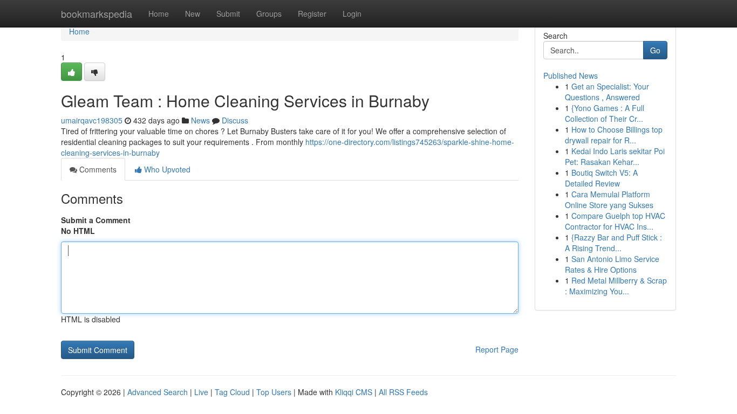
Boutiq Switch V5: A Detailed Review (601, 178)
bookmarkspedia (96, 13)
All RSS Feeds (403, 392)
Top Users (273, 392)
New (192, 13)
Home (158, 13)
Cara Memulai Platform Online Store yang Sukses (609, 199)
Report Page (496, 349)
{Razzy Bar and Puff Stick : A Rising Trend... (613, 242)
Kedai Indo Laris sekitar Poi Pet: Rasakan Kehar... (615, 156)
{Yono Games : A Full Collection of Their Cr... (604, 113)
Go (655, 50)
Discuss (235, 120)
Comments (97, 169)
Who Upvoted (166, 169)
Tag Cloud (232, 392)
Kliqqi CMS (353, 392)
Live (201, 392)
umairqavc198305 (91, 120)
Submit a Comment (96, 220)
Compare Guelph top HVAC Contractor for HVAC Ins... (615, 221)
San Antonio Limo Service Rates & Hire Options (612, 264)
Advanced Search (157, 392)
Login (352, 13)
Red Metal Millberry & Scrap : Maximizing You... (616, 285)
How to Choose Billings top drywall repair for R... (614, 135)
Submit (228, 13)
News (200, 120)
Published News (570, 75)
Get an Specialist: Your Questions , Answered (607, 91)
